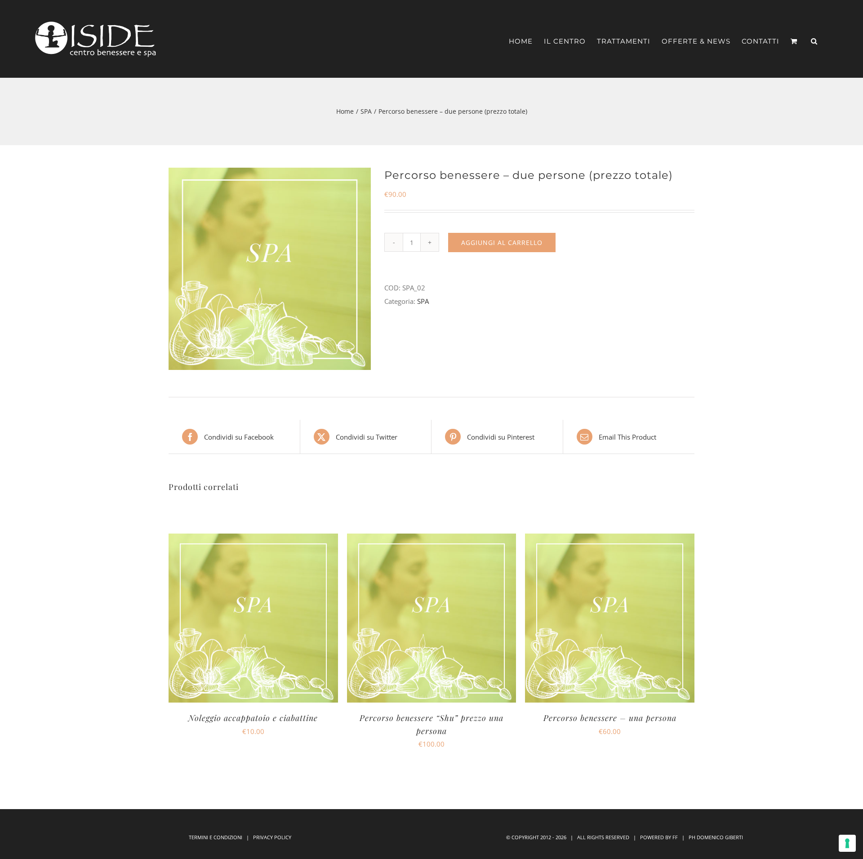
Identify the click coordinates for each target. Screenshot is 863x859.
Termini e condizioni (215, 837)
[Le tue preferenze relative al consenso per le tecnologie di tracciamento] (847, 843)
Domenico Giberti (720, 837)
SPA (423, 301)
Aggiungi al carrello (502, 242)
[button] (814, 37)
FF (675, 837)
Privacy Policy (272, 837)
